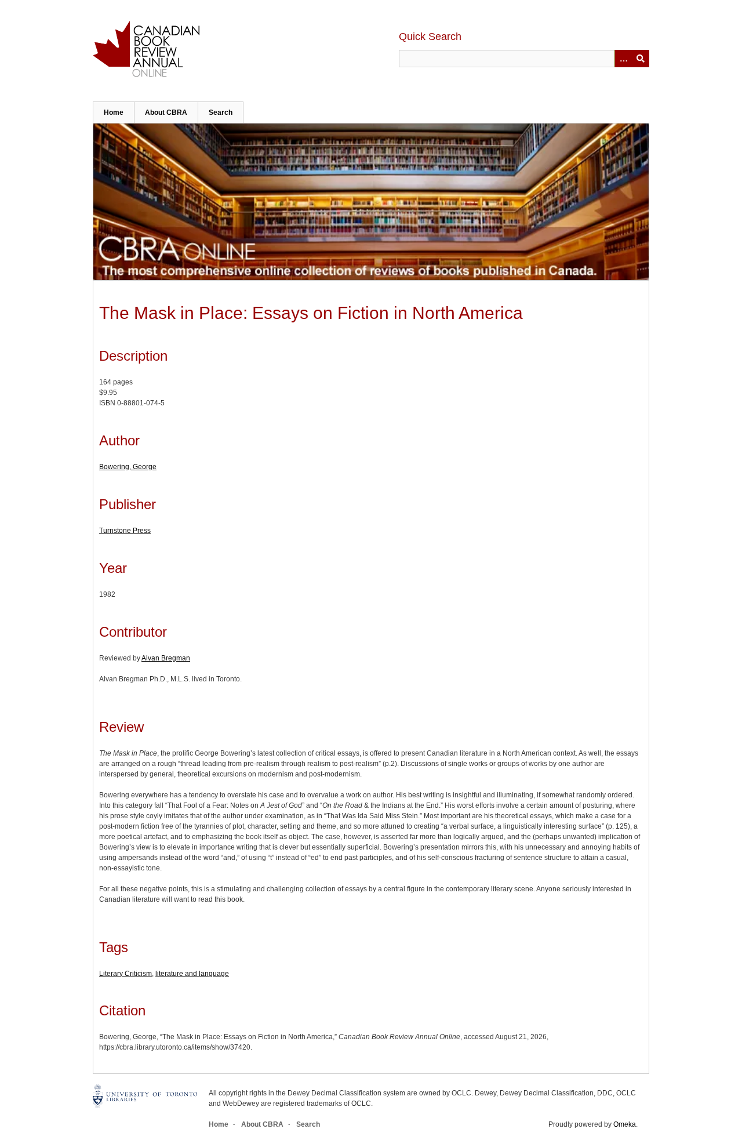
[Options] (623, 58)
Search (220, 112)
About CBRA (166, 112)
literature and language (192, 974)
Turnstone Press (125, 531)
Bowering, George (128, 467)
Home (113, 112)
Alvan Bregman (165, 658)
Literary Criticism (125, 974)
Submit (640, 58)
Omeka (624, 1124)
